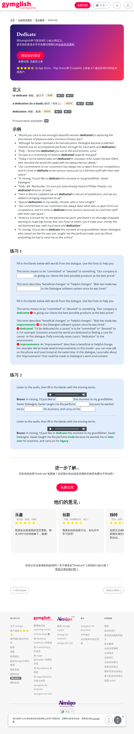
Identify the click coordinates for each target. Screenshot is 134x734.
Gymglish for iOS (43, 693)
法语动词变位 (111, 662)
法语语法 (108, 652)
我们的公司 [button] (15, 618)
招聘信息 (14, 674)
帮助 (106, 626)
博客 (12, 651)
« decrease (19, 590)
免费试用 (82, 5)
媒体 (12, 647)
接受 (118, 720)
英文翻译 (39, 20)
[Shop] (117, 5)
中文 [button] (102, 5)
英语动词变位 (111, 666)
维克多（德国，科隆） (27, 519)
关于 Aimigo (16, 626)
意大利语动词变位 (113, 675)
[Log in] (128, 5)
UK (62, 95)
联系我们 (14, 656)
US (71, 95)
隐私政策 (14, 669)
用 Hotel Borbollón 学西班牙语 (43, 659)
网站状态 (14, 682)
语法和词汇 (110, 630)
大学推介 (85, 634)
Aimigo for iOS (65, 643)
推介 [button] (83, 618)
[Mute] (83, 394)
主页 (12, 20)
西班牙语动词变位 (113, 671)
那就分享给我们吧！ (67, 569)
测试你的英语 (30, 55)
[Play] (50, 394)
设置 (109, 720)
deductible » (113, 590)
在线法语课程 (111, 648)
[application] (67, 394)
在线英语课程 (25, 20)
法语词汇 (108, 657)
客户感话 (14, 630)
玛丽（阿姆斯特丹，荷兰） (77, 519)
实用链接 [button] (108, 618)
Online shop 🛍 (42, 634)
